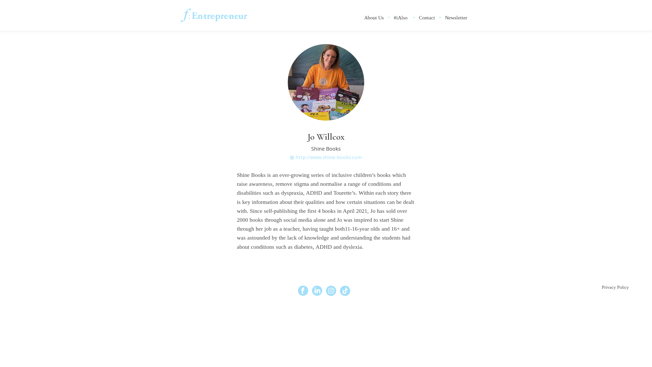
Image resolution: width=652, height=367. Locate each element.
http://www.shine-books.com (328, 157)
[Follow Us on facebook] (303, 291)
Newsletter (456, 17)
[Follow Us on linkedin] (317, 291)
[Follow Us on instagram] (331, 291)
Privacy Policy (615, 287)
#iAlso (401, 17)
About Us (374, 17)
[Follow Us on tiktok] (345, 291)
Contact (427, 17)
